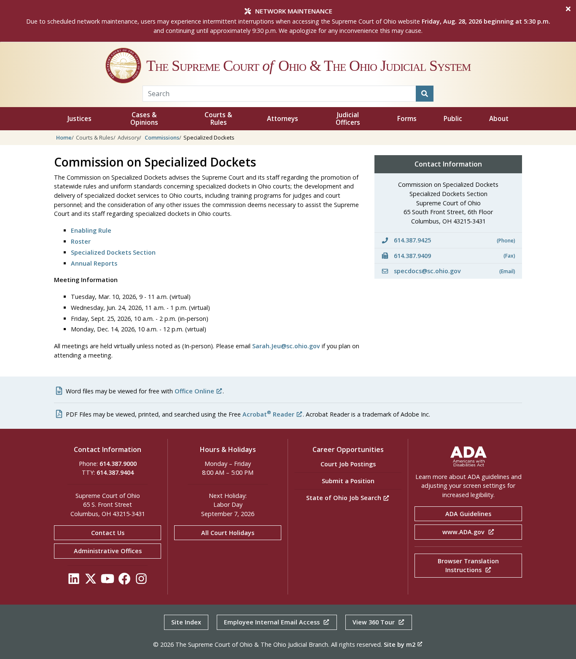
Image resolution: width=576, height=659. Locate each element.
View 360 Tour (374, 622)
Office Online (194, 391)
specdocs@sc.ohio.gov (453, 271)
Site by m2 (399, 644)
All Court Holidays (227, 533)
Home (64, 137)
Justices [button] (79, 118)
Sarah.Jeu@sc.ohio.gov (286, 346)
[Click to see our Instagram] (141, 581)
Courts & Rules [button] (218, 118)
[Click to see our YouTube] (107, 581)
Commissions (162, 137)
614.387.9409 (453, 256)
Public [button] (453, 118)
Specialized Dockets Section (113, 252)
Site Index (186, 622)
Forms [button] (407, 118)
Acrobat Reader (268, 414)
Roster (81, 241)
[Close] (568, 8)
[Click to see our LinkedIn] (73, 581)
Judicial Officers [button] (348, 118)
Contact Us (107, 533)
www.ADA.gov (464, 532)
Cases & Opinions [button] (144, 118)
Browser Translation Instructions (468, 565)
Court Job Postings (348, 464)
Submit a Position (348, 481)
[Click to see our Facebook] (124, 581)
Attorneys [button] (282, 118)
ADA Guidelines (468, 514)
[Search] (424, 94)
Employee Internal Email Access (272, 622)
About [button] (499, 118)
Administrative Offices (108, 551)
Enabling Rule (91, 230)
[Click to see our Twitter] (90, 581)
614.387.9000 (118, 464)
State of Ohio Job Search (344, 498)
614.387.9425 (453, 240)
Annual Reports (94, 263)
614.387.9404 (115, 472)
